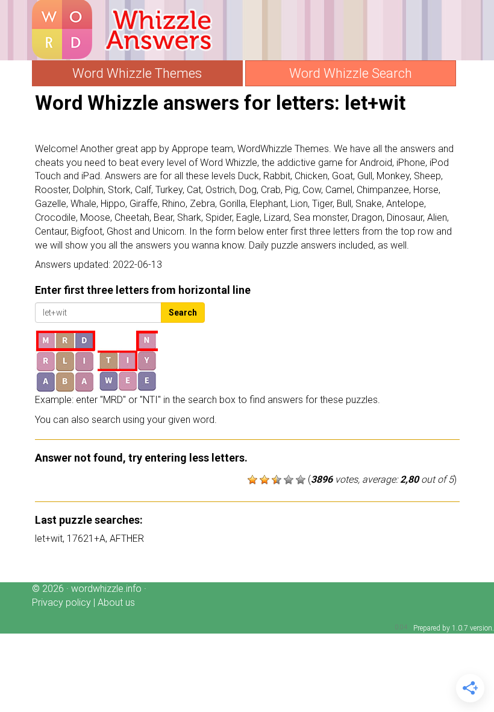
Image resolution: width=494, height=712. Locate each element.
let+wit (49, 538)
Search (183, 312)
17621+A (86, 538)
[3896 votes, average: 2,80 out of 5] (252, 480)
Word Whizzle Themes (137, 73)
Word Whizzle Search (350, 73)
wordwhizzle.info (106, 588)
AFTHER (127, 538)
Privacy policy (61, 602)
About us (116, 602)
